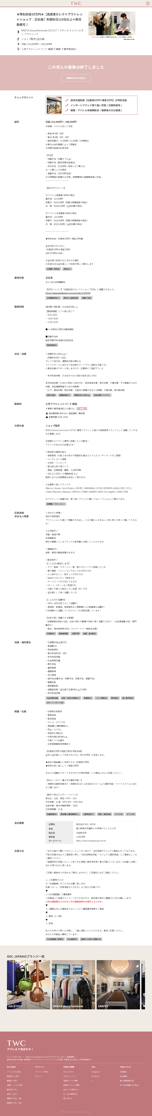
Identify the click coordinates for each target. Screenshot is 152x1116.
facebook (95, 1076)
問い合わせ (67, 1098)
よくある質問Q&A (70, 1094)
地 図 (82, 408)
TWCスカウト (68, 1071)
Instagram (96, 1071)
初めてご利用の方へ (71, 1089)
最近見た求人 (12, 1089)
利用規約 (123, 1071)
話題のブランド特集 (71, 1085)
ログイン (38, 1076)
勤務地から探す (13, 1076)
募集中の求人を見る (76, 77)
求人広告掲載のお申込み (129, 1085)
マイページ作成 (41, 1071)
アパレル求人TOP (14, 1057)
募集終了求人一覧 (14, 1103)
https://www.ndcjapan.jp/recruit (91, 840)
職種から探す (12, 1080)
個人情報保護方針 (127, 1080)
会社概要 (123, 1076)
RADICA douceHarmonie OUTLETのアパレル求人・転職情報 (50, 1057)
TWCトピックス (69, 1076)
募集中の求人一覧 (14, 1098)
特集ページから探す (15, 1085)
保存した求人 (12, 1094)
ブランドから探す (14, 1071)
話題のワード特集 (70, 1080)
